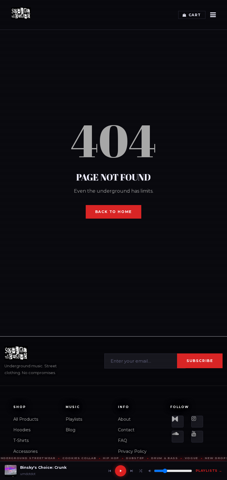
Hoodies (21, 430)
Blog (70, 430)
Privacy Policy (132, 451)
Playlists (74, 419)
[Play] (120, 470)
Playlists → (209, 470)
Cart (195, 15)
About (124, 419)
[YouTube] (197, 437)
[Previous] (110, 471)
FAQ (122, 440)
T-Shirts (21, 440)
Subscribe (200, 360)
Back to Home (113, 211)
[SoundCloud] (178, 437)
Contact (126, 430)
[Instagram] (197, 421)
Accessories (25, 451)
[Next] (131, 471)
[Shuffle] (141, 471)
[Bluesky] (178, 421)
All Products (25, 419)
